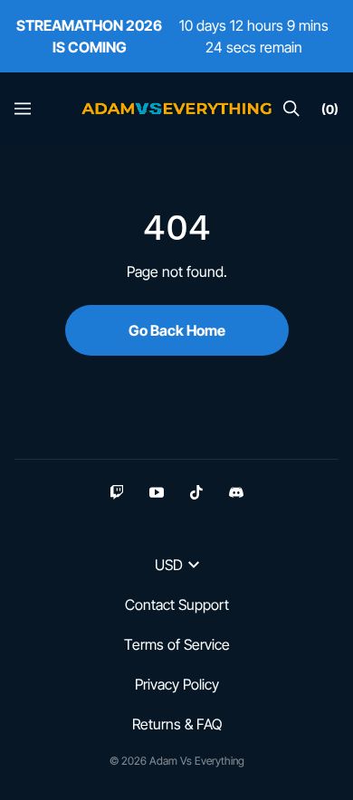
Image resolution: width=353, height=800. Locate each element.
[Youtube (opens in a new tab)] (156, 492)
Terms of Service (177, 644)
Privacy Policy (177, 684)
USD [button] (169, 565)
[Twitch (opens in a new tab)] (117, 492)
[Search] (291, 108)
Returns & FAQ (177, 724)
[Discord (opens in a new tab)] (236, 492)
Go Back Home (177, 330)
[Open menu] (22, 108)
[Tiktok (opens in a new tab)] (196, 492)
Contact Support (177, 604)
